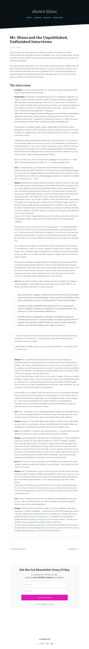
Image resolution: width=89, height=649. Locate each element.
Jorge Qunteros (66, 69)
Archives (37, 18)
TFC (42, 644)
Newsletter (58, 18)
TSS (47, 644)
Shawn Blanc (44, 11)
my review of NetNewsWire (38, 517)
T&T (52, 644)
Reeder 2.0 (73, 549)
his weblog (66, 58)
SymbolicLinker (18, 549)
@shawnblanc (44, 639)
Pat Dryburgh (40, 69)
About (29, 18)
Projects (47, 18)
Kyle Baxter (51, 69)
